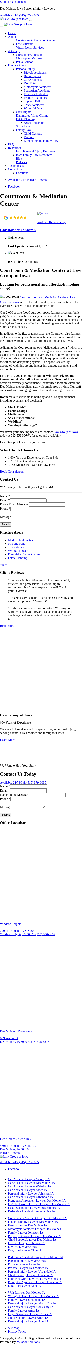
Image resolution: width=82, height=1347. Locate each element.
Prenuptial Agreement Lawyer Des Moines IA (37, 1200)
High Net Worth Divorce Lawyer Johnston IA (37, 1278)
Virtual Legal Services (30, 47)
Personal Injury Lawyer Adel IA (28, 1321)
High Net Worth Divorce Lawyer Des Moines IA (39, 1204)
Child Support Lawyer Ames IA (28, 1317)
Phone (5, 508)
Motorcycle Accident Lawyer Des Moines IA (36, 1229)
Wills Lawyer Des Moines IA (26, 1292)
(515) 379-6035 (27, 179)
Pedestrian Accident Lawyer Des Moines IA (35, 1257)
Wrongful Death (34, 108)
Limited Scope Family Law (41, 140)
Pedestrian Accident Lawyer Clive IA (31, 1211)
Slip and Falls (16, 543)
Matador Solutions (28, 1342)
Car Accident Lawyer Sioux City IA (31, 1307)
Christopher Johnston (29, 54)
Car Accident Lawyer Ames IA (27, 1190)
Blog (19, 158)
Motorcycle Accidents (37, 87)
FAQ (11, 144)
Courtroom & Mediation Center (36, 40)
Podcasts (21, 162)
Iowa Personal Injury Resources (36, 151)
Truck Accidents (34, 105)
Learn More (7, 739)
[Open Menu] (30, 20)
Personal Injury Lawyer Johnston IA (31, 1193)
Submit (6, 524)
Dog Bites (30, 83)
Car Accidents (33, 79)
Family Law (23, 130)
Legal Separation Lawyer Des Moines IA (34, 1207)
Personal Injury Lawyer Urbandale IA (32, 1271)
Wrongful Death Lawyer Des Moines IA (33, 1296)
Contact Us (15, 169)
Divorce (29, 137)
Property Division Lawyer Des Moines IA (34, 1236)
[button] (18, 218)
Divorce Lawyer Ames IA (24, 1246)
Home (12, 33)
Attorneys (14, 51)
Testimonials (16, 165)
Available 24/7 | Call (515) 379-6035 (23, 782)
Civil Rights (23, 112)
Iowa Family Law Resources (34, 155)
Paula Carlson (24, 62)
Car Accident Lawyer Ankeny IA (29, 1179)
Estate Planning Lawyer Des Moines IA (33, 1221)
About (12, 36)
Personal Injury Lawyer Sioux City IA (32, 1303)
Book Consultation (12, 471)
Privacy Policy (17, 1331)
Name (5, 496)
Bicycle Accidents (35, 72)
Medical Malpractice (21, 540)
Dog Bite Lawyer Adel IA (24, 1285)
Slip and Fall (32, 101)
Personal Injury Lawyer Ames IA (29, 1260)
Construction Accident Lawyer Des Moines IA (37, 1218)
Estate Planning (25, 119)
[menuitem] (45, 33)
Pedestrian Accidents (37, 90)
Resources (14, 148)
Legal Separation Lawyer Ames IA (30, 1314)
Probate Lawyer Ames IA (24, 1264)
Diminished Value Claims (32, 115)
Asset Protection (34, 122)
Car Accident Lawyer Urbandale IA (30, 1197)
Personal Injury (25, 69)
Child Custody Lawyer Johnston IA (30, 1275)
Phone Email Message (14, 504)
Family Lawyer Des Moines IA (27, 1225)
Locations (22, 173)
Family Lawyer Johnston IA (25, 1232)
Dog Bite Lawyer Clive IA (25, 1250)
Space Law (23, 126)
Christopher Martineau (30, 58)
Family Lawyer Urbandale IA (26, 1299)
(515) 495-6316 (39, 1042)
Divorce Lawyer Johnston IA (26, 1243)
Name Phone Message (14, 794)
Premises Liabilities (36, 94)
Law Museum (24, 44)
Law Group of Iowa (66, 432)
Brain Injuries (32, 76)
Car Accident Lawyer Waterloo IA (29, 1186)
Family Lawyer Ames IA (23, 1310)
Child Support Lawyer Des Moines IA (32, 1239)
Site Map (13, 1328)
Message (5, 517)
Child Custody (33, 133)
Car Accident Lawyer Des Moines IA (31, 1182)
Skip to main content (13, 1)
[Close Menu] (1, 26)
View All (5, 564)
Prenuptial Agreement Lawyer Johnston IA (35, 1282)
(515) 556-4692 (45, 934)
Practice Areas (17, 65)
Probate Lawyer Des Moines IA (28, 1268)
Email (5, 500)
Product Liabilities (35, 97)
